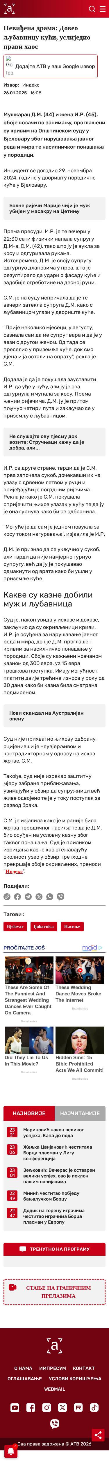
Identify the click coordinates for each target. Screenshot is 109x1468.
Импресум (52, 1368)
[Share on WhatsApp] (49, 896)
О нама (23, 1368)
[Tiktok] (94, 1407)
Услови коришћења (75, 1378)
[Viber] (54, 1424)
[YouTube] (14, 1407)
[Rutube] (78, 1407)
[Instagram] (46, 1407)
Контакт (84, 1368)
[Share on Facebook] (17, 896)
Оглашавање (25, 1378)
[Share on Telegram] (28, 896)
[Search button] (92, 9)
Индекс (14, 871)
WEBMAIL (54, 1389)
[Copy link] (6, 896)
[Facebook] (30, 1407)
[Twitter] (62, 1407)
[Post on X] (39, 896)
